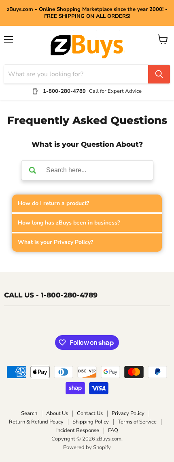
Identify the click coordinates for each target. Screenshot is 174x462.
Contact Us (90, 413)
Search (29, 413)
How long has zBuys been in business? (69, 223)
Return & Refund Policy (36, 422)
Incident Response (77, 430)
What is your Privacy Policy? (55, 242)
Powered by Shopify (87, 447)
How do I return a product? (53, 203)
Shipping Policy (90, 422)
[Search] (159, 74)
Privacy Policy (128, 413)
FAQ (113, 430)
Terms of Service (137, 422)
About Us (57, 413)
